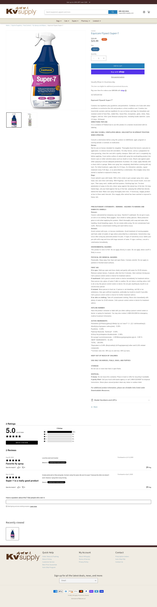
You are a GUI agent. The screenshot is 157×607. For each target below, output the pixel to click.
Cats (65, 21)
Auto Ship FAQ (120, 559)
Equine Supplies (17, 25)
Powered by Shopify (83, 595)
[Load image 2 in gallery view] (29, 120)
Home (8, 25)
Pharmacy (84, 21)
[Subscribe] (95, 580)
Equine (74, 21)
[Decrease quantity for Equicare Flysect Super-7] (93, 58)
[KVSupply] (22, 11)
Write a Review (22, 442)
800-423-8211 (124, 11)
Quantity (93, 54)
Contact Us (119, 562)
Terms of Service (84, 559)
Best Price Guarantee (49, 565)
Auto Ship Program (49, 567)
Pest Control (27, 25)
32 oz (95, 49)
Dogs (58, 21)
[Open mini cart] (148, 12)
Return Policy (47, 559)
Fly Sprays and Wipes (39, 25)
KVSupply (75, 595)
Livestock (96, 21)
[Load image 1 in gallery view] (13, 120)
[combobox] (81, 12)
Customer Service (48, 562)
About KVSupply (84, 556)
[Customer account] (144, 12)
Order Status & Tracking (50, 556)
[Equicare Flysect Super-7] (12, 533)
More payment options (117, 77)
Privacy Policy (83, 562)
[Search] (112, 12)
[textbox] (78, 502)
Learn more (33, 506)
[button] (121, 400)
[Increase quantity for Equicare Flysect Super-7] (103, 58)
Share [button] (96, 407)
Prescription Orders (122, 556)
